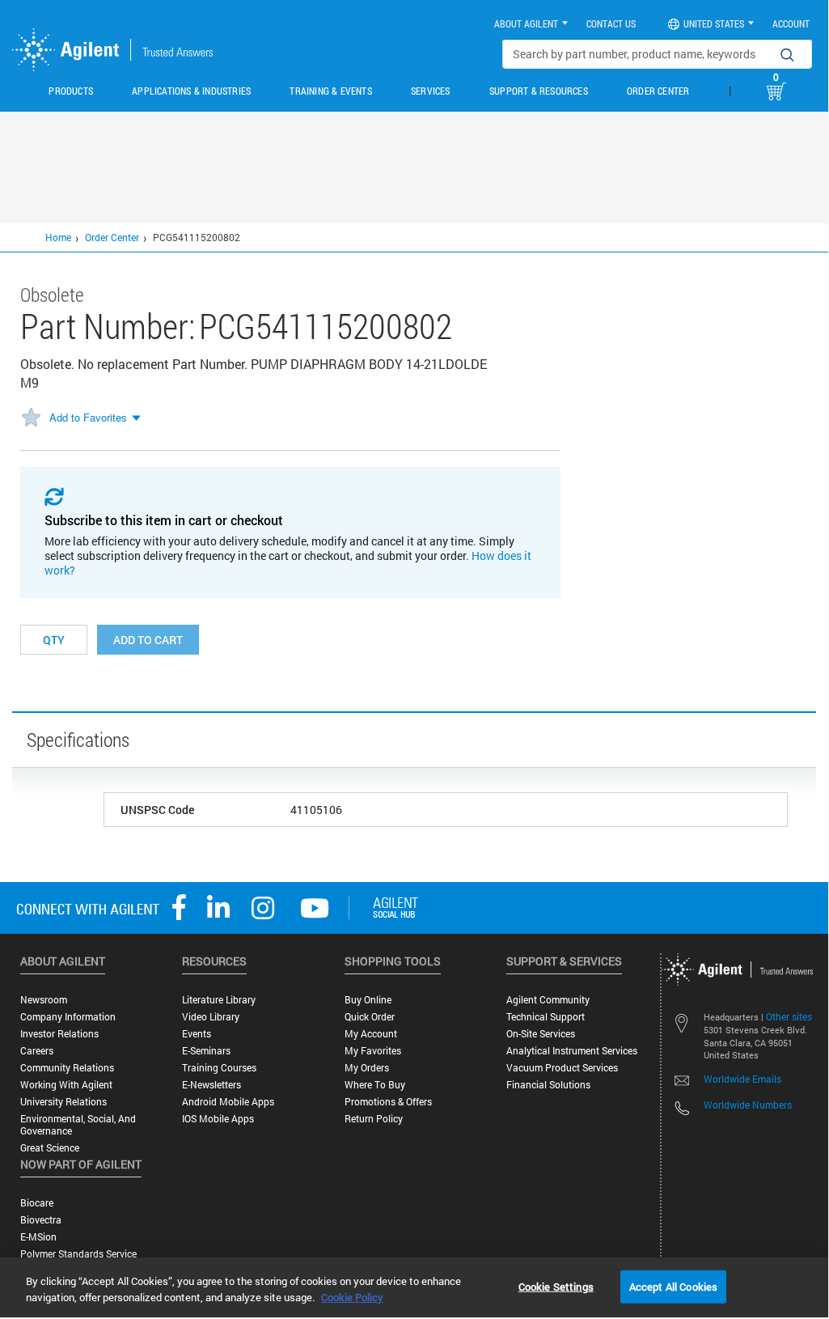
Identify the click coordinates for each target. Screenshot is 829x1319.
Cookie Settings (556, 1286)
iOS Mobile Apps (218, 1119)
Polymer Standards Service (78, 1254)
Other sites (789, 1016)
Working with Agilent (66, 1085)
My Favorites (373, 1051)
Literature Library (219, 1000)
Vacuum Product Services (562, 1068)
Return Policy (374, 1119)
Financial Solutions (548, 1085)
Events (196, 1034)
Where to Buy (375, 1085)
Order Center (658, 90)
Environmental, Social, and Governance (78, 1125)
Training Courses (219, 1068)
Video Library (210, 1017)
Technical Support (545, 1017)
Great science (49, 1148)
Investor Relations (59, 1034)
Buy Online (368, 1000)
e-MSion (38, 1237)
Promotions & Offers (388, 1102)
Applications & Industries (191, 90)
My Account (371, 1034)
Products (71, 90)
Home (58, 237)
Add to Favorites (88, 417)
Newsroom (43, 1000)
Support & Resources (538, 90)
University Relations (63, 1102)
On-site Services (540, 1034)
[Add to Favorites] (30, 418)
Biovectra (40, 1220)
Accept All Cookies (673, 1286)
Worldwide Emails (742, 1078)
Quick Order (370, 1017)
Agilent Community (548, 1000)
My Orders (367, 1068)
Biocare (36, 1203)
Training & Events (330, 90)
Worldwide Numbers (748, 1104)
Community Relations (67, 1068)
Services (430, 90)
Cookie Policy (352, 1297)
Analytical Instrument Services (571, 1051)
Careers (36, 1051)
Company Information (68, 1017)
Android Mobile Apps (228, 1102)
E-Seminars (206, 1051)
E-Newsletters (211, 1085)
